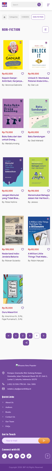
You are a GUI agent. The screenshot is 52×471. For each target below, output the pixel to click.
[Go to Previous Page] (9, 336)
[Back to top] (47, 456)
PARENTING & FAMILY (16, 223)
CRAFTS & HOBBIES (16, 193)
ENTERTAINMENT (14, 187)
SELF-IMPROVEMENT (16, 265)
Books (8, 412)
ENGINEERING (13, 181)
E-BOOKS (25, 17)
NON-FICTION (38, 17)
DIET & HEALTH (14, 170)
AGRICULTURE (13, 140)
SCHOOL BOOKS (14, 253)
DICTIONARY (12, 241)
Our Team (9, 421)
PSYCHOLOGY (13, 229)
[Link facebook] (4, 456)
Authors (8, 407)
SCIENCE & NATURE (16, 259)
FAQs (7, 426)
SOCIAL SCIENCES (15, 271)
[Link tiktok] (29, 456)
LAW (9, 205)
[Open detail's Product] (13, 54)
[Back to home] (4, 17)
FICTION (11, 295)
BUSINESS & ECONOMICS (18, 152)
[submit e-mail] (44, 441)
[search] (39, 4)
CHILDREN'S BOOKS (16, 283)
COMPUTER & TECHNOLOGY (19, 158)
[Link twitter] (10, 456)
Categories (13, 17)
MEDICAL (11, 211)
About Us (9, 402)
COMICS (11, 289)
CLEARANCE (12, 217)
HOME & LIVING (14, 199)
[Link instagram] (16, 456)
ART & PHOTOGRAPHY (17, 146)
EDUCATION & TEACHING (18, 176)
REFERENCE (12, 235)
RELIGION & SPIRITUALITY (18, 247)
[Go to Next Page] (26, 342)
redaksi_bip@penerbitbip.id (19, 389)
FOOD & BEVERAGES (16, 164)
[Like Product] (22, 73)
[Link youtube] (22, 456)
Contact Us (10, 417)
